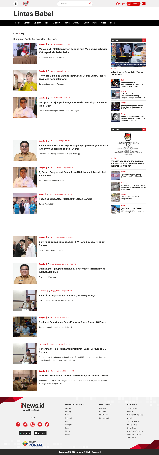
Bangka (27, 23)
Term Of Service (133, 421)
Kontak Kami (131, 428)
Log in (122, 4)
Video (103, 23)
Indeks (112, 23)
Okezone (102, 412)
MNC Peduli (131, 438)
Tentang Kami (132, 408)
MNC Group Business (135, 431)
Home (17, 23)
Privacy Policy (132, 425)
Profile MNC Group (134, 434)
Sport (86, 23)
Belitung (37, 23)
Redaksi (130, 412)
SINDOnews (103, 415)
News (46, 23)
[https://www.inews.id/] (33, 13)
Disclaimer (130, 418)
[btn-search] (90, 3)
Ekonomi (57, 23)
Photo (95, 23)
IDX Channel (104, 418)
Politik (66, 23)
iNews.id (102, 408)
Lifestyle (76, 23)
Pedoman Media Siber (135, 415)
